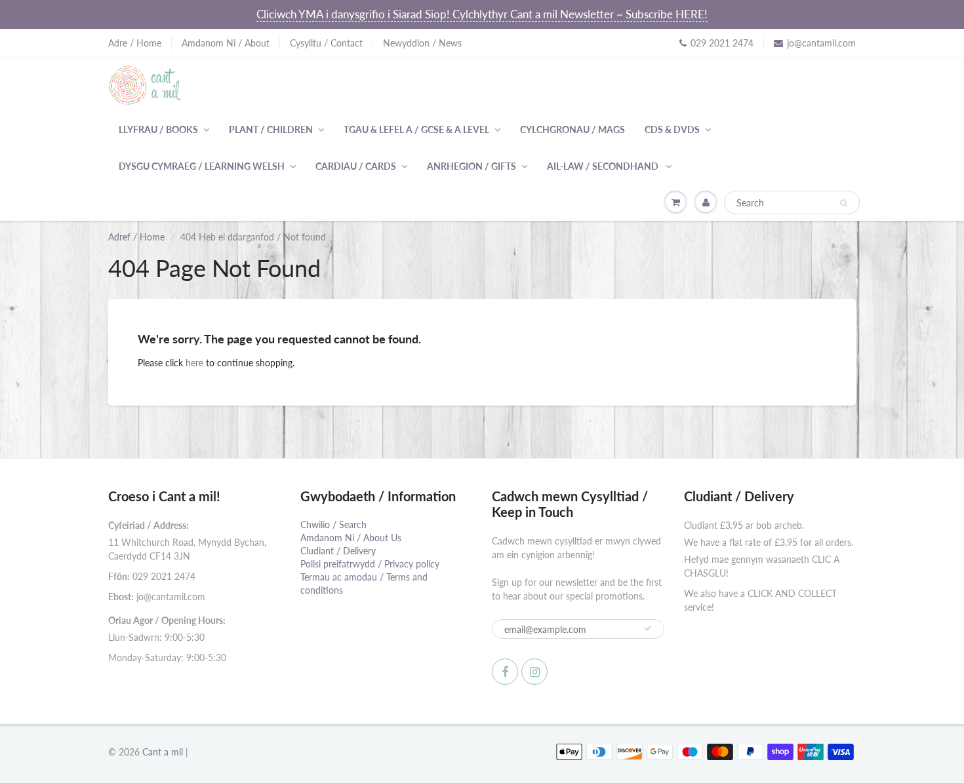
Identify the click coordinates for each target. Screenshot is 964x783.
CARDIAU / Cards (355, 166)
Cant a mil (162, 751)
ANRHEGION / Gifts (471, 166)
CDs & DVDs (672, 129)
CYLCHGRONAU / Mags (572, 129)
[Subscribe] (648, 628)
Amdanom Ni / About (226, 42)
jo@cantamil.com (821, 42)
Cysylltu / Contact (326, 42)
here (194, 362)
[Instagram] (534, 672)
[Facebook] (505, 672)
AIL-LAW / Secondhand (603, 166)
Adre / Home (134, 42)
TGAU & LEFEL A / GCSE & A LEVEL (416, 129)
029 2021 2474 (722, 42)
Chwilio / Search (333, 524)
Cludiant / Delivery (338, 550)
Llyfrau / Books (158, 129)
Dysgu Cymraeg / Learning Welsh (202, 166)
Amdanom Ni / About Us (350, 537)
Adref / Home (136, 236)
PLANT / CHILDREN (271, 129)
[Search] (843, 203)
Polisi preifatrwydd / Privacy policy (369, 563)
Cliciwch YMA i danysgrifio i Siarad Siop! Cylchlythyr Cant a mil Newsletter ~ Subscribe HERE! (482, 14)
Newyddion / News (422, 42)
